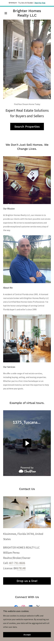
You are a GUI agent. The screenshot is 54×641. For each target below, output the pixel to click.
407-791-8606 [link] (17, 563)
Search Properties (27, 126)
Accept (27, 635)
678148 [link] (21, 568)
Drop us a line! (27, 581)
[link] (27, 13)
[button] (6, 13)
